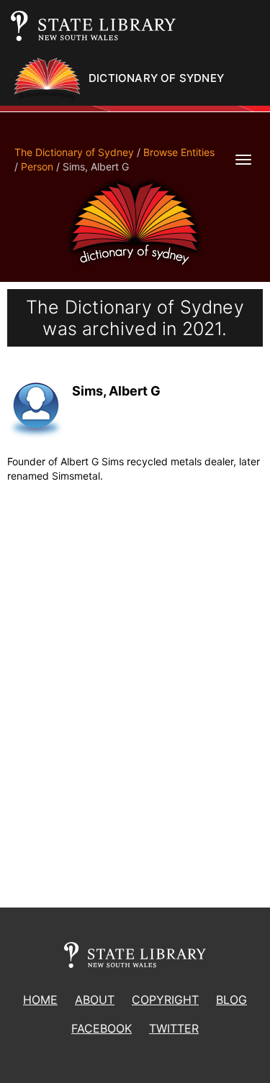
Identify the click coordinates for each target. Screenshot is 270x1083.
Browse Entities (179, 152)
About (94, 999)
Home (40, 999)
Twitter (174, 1028)
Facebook (101, 1028)
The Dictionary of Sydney (74, 152)
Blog (231, 999)
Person (37, 166)
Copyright (165, 999)
